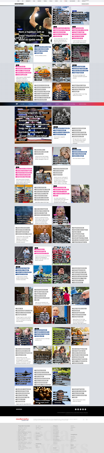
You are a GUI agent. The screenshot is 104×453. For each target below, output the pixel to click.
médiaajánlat (86, 412)
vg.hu (37, 445)
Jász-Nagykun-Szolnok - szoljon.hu (25, 442)
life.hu (72, 428)
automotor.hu (55, 429)
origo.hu (37, 439)
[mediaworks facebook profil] (84, 419)
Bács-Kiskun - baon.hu (22, 427)
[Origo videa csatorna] (83, 409)
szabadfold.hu (38, 436)
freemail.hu (73, 436)
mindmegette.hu (56, 436)
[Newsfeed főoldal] (19, 409)
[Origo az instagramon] (80, 409)
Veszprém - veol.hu (39, 427)
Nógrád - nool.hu (21, 445)
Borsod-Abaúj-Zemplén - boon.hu (24, 432)
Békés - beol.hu (21, 430)
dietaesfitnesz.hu (56, 439)
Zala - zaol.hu (38, 428)
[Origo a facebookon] (75, 409)
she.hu (72, 430)
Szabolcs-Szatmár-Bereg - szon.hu (25, 447)
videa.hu (72, 439)
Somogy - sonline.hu (22, 446)
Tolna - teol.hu (21, 449)
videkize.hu (55, 442)
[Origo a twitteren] (78, 409)
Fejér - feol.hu (21, 436)
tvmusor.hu (55, 443)
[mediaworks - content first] (22, 419)
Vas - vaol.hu (38, 425)
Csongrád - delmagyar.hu (23, 433)
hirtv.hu (37, 437)
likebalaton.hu (55, 433)
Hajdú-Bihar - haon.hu (22, 439)
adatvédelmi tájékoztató (61, 412)
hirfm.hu (72, 448)
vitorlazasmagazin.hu (57, 440)
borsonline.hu (55, 449)
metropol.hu (73, 427)
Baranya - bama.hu (22, 429)
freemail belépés (85, 4)
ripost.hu (72, 425)
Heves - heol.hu (21, 440)
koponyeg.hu (73, 437)
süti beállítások (76, 412)
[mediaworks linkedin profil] (87, 419)
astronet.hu (55, 427)
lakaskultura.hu (56, 430)
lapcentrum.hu (73, 440)
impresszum (81, 412)
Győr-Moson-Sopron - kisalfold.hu (24, 437)
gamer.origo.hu (56, 432)
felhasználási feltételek (69, 412)
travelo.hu (55, 437)
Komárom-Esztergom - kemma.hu (24, 443)
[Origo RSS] (85, 409)
